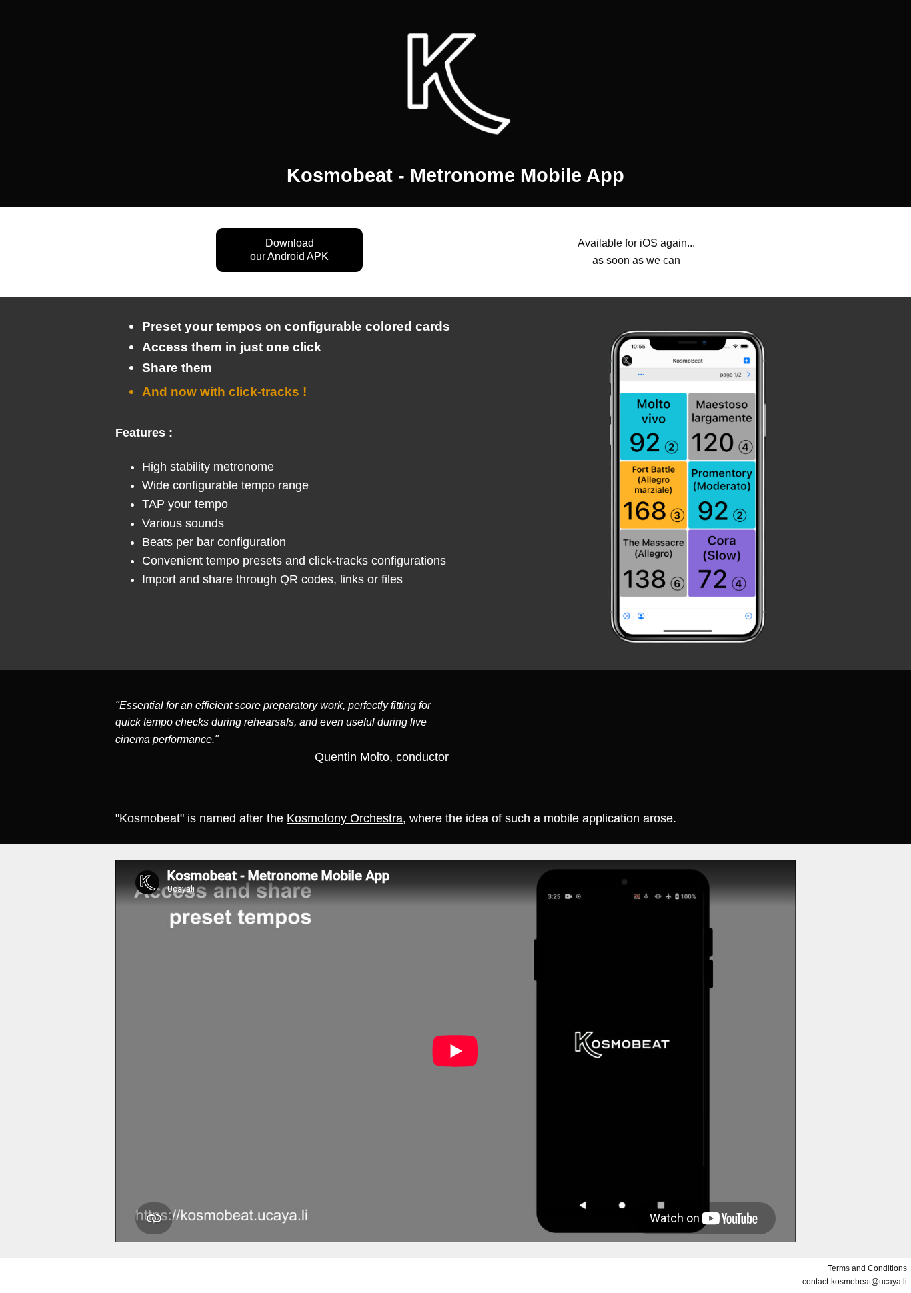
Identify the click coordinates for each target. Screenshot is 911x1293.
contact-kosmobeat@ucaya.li (854, 1281)
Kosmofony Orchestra (345, 818)
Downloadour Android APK (289, 249)
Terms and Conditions (867, 1268)
